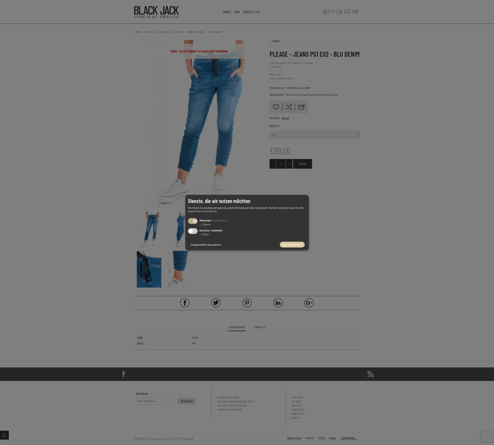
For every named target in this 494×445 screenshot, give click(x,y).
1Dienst (204, 234)
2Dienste (205, 224)
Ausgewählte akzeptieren (206, 244)
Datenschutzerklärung (206, 210)
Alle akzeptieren (292, 244)
